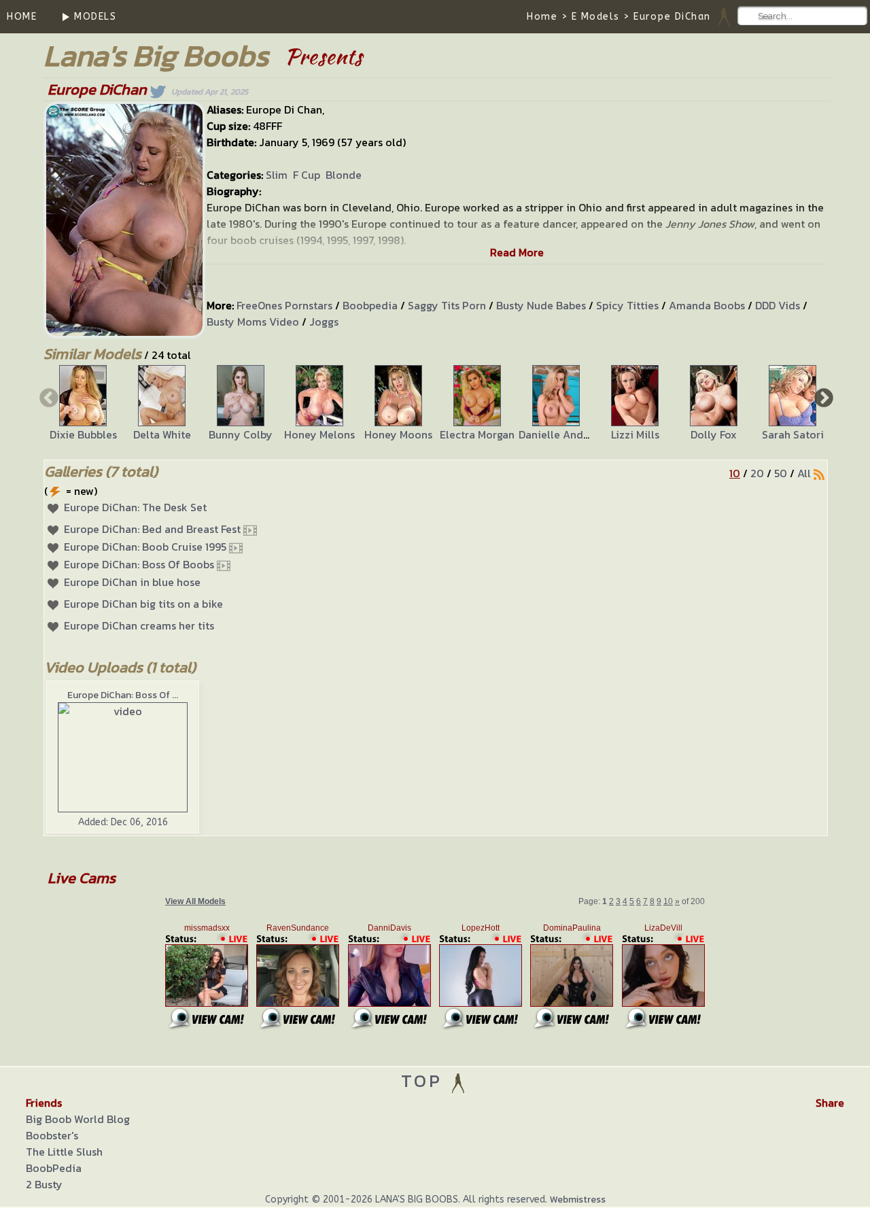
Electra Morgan (477, 434)
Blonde (344, 175)
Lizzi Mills (635, 434)
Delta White (162, 434)
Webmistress (578, 1199)
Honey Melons (319, 434)
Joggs (323, 321)
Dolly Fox (714, 434)
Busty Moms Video (253, 321)
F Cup (306, 175)
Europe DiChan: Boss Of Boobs (139, 564)
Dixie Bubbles (83, 434)
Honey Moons (398, 434)
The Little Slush (64, 1151)
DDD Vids (777, 305)
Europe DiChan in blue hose (132, 582)
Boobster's (52, 1135)
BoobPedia (54, 1168)
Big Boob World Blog (78, 1119)
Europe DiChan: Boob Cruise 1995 (145, 546)
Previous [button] (47, 397)
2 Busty (44, 1184)
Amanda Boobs (707, 305)
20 (757, 473)
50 (780, 473)
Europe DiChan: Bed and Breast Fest (152, 529)
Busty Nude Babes (541, 305)
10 (734, 473)
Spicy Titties (627, 305)
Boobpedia (370, 305)
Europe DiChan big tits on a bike (143, 604)
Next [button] (822, 397)
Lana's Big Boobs (156, 55)
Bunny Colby (241, 434)
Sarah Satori (793, 434)
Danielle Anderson (565, 434)
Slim (277, 175)
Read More (517, 252)
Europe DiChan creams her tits (139, 625)
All (804, 473)
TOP (425, 1080)
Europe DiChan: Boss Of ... (122, 695)
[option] (83, 404)
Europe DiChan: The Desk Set (135, 507)
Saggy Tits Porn (447, 305)
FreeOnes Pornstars (284, 305)
